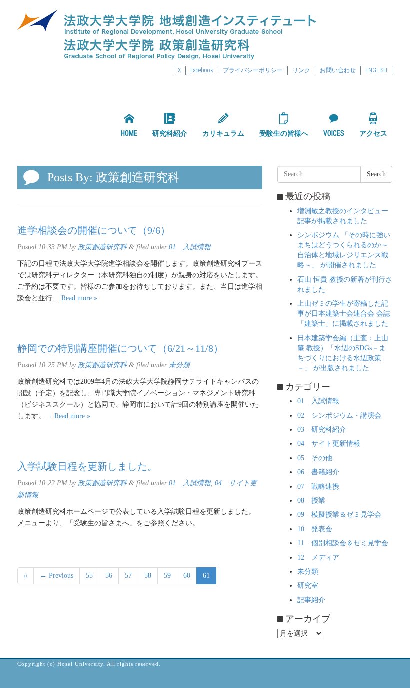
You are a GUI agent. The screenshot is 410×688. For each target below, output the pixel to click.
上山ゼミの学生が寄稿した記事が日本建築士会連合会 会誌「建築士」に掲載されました (344, 313)
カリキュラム (223, 133)
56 (109, 575)
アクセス (374, 133)
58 (148, 575)
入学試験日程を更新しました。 (88, 466)
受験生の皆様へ (284, 133)
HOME (129, 133)
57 (128, 575)
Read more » (80, 298)
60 (187, 575)
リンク (301, 70)
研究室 (308, 585)
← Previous (57, 575)
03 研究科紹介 (322, 429)
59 (167, 575)
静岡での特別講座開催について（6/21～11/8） (121, 348)
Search (376, 174)
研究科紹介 (170, 133)
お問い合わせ (338, 70)
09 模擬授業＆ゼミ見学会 (340, 514)
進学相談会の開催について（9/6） (94, 230)
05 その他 (315, 458)
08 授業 (312, 500)
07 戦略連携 (319, 486)
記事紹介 (312, 600)
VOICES (334, 133)
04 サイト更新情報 (329, 443)
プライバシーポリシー (253, 70)
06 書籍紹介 (319, 472)
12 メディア (319, 557)
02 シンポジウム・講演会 (340, 415)
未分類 (179, 365)
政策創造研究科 (102, 247)
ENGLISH (377, 70)
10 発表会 (315, 529)
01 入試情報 (190, 247)
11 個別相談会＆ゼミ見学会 (343, 543)
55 (89, 575)
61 (206, 575)
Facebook (202, 70)
